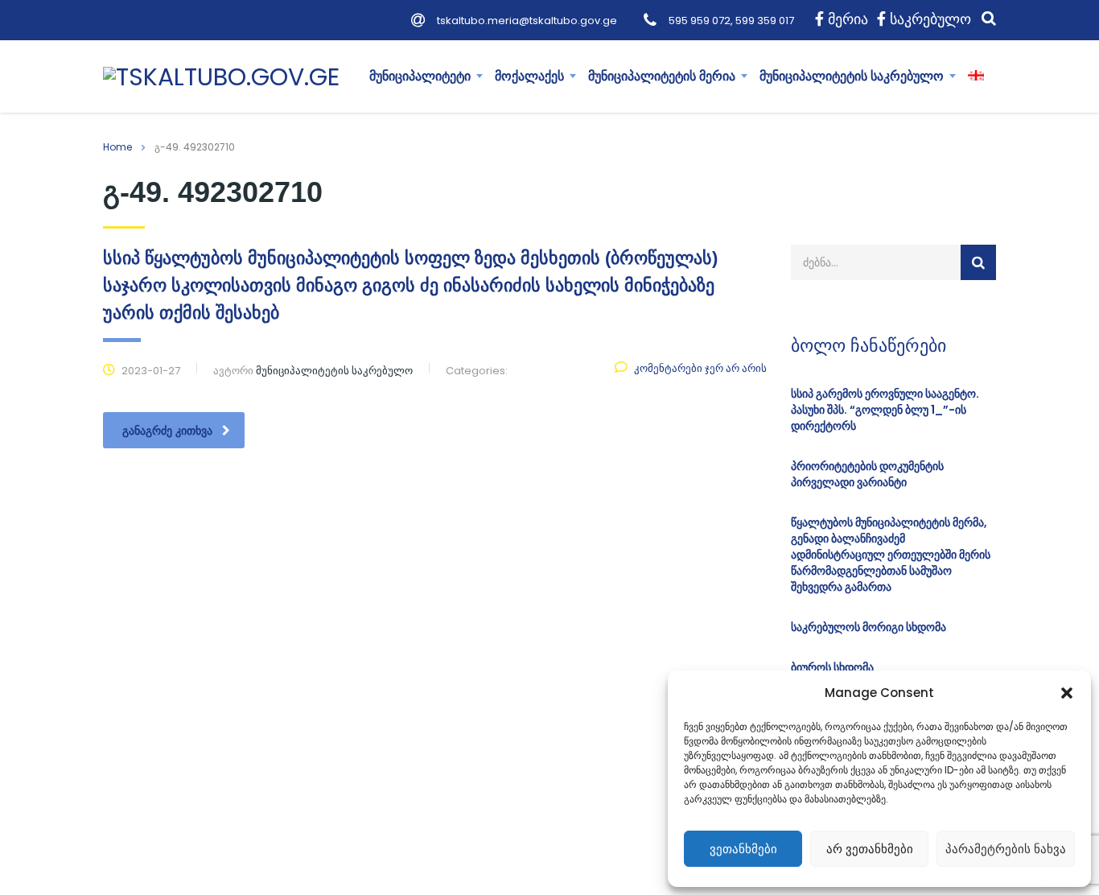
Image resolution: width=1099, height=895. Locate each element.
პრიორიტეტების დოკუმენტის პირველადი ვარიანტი (867, 474)
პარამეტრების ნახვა (1005, 848)
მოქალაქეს (529, 76)
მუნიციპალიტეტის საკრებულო (851, 76)
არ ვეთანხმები (869, 848)
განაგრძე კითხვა (167, 430)
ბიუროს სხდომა (832, 667)
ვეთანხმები (743, 848)
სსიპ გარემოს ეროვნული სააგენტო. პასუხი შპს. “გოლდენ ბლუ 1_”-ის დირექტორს (885, 410)
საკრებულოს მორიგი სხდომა (868, 627)
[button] (1067, 693)
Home (117, 147)
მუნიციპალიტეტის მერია (661, 76)
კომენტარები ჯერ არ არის (700, 368)
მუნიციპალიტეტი (420, 76)
